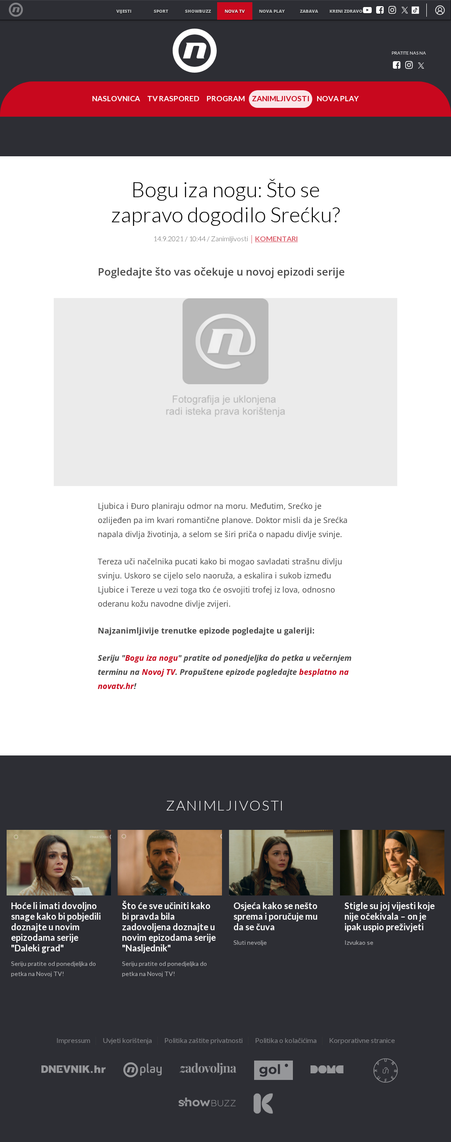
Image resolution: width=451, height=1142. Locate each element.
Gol (273, 1070)
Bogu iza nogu (151, 657)
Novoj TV (158, 672)
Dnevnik (73, 1070)
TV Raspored (173, 99)
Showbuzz (207, 1103)
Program (226, 99)
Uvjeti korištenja (127, 1041)
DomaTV (327, 1070)
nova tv (235, 11)
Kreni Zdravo (263, 1103)
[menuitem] (440, 10)
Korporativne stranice (362, 1041)
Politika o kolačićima (286, 1041)
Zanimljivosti (281, 99)
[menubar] (440, 10)
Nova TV (20, 10)
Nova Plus (142, 1070)
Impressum (73, 1041)
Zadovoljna (208, 1070)
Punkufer (385, 1070)
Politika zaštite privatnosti (203, 1041)
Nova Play (338, 99)
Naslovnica (116, 99)
